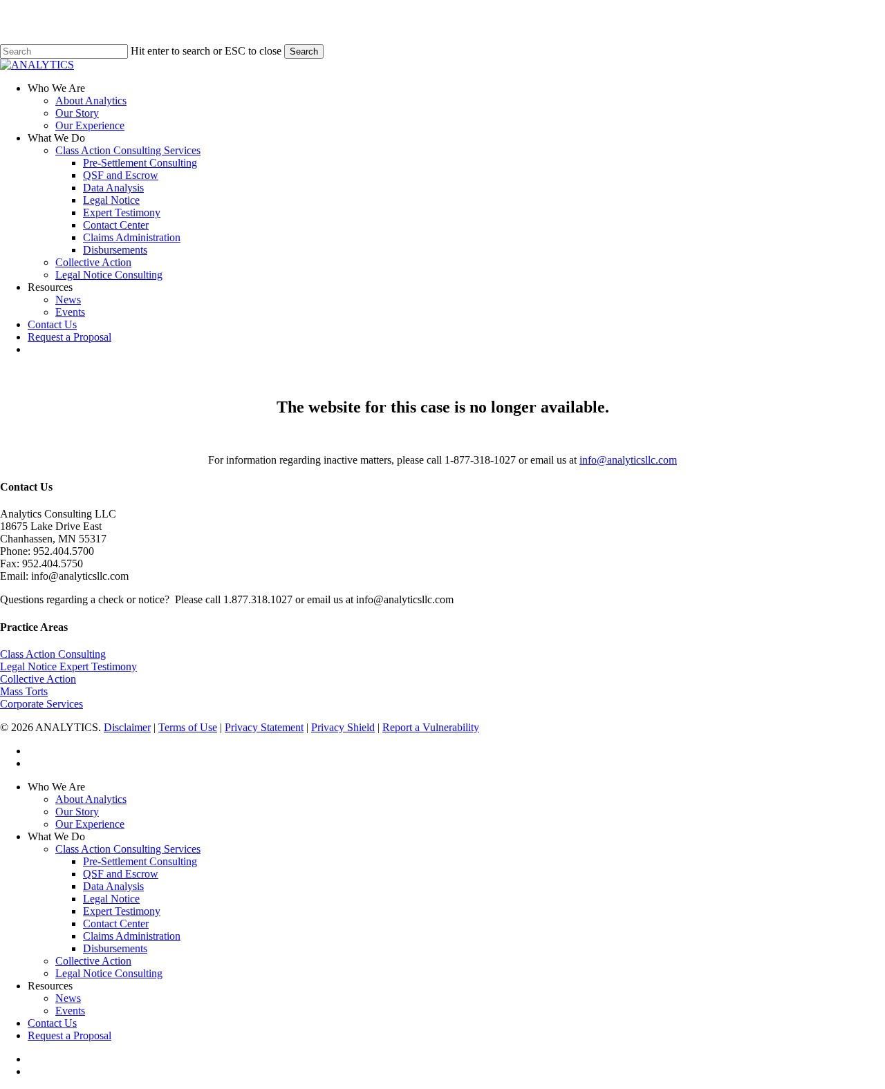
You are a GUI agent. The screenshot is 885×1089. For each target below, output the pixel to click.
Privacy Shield (343, 727)
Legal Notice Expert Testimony (68, 666)
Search (304, 51)
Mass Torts (24, 691)
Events (70, 1010)
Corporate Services (41, 704)
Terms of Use (187, 727)
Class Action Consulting (53, 654)
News (68, 998)
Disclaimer (127, 727)
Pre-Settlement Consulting (140, 861)
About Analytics (91, 799)
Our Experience (89, 824)
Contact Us (52, 1023)
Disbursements (115, 948)
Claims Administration (131, 936)
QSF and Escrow (120, 874)
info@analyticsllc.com (628, 460)
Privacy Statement (264, 727)
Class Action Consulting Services (128, 849)
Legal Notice (111, 899)
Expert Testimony (121, 911)
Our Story (77, 811)
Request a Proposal (69, 1035)
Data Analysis (113, 886)
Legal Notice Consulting (108, 973)
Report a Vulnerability (430, 727)
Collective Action (38, 679)
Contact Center (116, 923)
